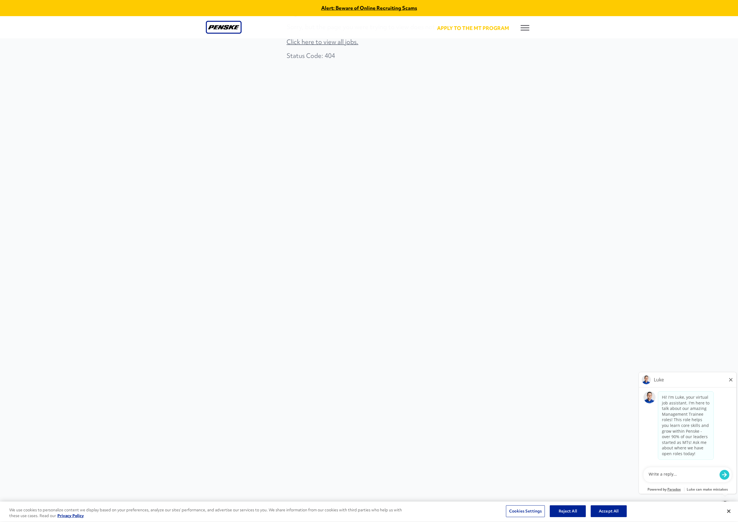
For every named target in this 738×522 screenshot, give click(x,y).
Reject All (568, 511)
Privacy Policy (70, 515)
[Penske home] (224, 27)
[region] (369, 512)
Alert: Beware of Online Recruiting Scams (369, 8)
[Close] (728, 511)
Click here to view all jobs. (322, 42)
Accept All (609, 511)
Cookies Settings (525, 511)
